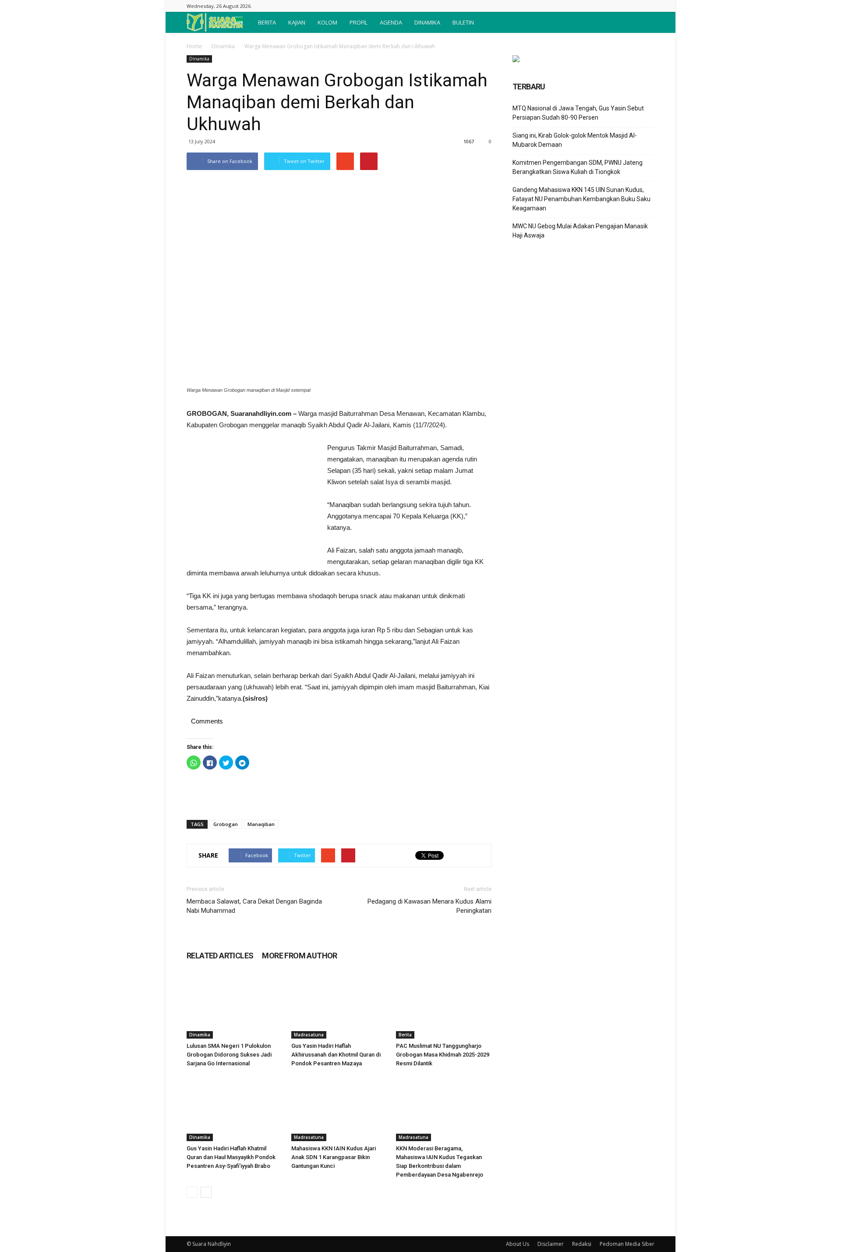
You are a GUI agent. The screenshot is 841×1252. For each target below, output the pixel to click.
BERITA (267, 22)
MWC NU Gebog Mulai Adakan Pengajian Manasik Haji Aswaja (580, 231)
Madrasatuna (309, 1035)
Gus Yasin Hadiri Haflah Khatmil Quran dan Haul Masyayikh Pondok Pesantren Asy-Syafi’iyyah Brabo (231, 1157)
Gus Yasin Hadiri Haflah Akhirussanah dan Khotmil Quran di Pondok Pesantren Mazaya (336, 1055)
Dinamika (223, 46)
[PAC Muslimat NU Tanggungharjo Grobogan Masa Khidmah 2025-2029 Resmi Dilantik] (443, 1006)
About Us (517, 1244)
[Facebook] (647, 6)
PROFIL (358, 22)
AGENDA (391, 22)
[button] (643, 22)
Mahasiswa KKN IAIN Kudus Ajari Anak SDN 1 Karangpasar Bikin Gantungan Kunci (333, 1157)
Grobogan (225, 824)
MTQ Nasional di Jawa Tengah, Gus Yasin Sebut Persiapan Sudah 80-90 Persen (578, 113)
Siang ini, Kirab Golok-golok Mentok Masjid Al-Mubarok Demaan (574, 140)
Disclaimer (550, 1244)
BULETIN (463, 22)
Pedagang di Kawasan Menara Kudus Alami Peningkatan (429, 906)
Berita (405, 1035)
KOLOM (327, 22)
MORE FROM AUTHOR (299, 955)
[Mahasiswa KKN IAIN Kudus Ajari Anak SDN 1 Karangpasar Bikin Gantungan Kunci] (339, 1108)
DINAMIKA (427, 22)
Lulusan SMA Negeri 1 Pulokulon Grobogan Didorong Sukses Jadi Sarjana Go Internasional (229, 1055)
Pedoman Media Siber (627, 1244)
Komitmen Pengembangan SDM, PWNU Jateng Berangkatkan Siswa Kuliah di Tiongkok (577, 167)
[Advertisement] (252, 501)
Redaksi (581, 1244)
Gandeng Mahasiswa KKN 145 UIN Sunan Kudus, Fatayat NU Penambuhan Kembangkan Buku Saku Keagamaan (581, 199)
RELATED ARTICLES (220, 955)
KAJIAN (296, 22)
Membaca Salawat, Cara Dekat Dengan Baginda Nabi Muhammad (254, 906)
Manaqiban (261, 824)
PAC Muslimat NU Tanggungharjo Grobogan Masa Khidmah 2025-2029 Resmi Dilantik (442, 1055)
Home (194, 46)
